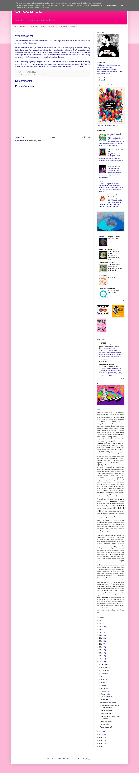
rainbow (108, 558)
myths (108, 531)
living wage (108, 511)
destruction (100, 454)
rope (108, 567)
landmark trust (102, 501)
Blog (15, 26)
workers (111, 608)
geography (120, 478)
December (104, 664)
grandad (104, 482)
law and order (107, 503)
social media (106, 580)
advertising (104, 414)
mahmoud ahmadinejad (109, 513)
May (102, 682)
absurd (121, 412)
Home (53, 137)
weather (109, 603)
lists (101, 508)
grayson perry (111, 482)
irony (113, 492)
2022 (101, 632)
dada (108, 449)
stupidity (116, 584)
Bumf (101, 181)
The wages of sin (106, 710)
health (122, 484)
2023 (101, 629)
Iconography (104, 724)
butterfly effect (113, 430)
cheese (105, 434)
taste (107, 588)
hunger (104, 488)
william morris (119, 605)
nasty (122, 531)
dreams (114, 456)
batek (110, 421)
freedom (99, 475)
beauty (117, 421)
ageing (111, 414)
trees (116, 595)
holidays (111, 486)
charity (122, 432)
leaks (120, 503)
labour (111, 499)
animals (99, 417)
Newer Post (20, 137)
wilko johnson (101, 605)
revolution (100, 565)
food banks (110, 473)
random (114, 558)
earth (98, 458)
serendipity (115, 573)
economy (113, 458)
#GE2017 (99, 412)
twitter (106, 597)
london (114, 511)
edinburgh (121, 458)
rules (118, 567)
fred (123, 473)
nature (107, 535)
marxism (121, 516)
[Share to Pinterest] (35, 72)
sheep (103, 578)
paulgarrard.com (102, 78)
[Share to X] (31, 72)
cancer (98, 432)
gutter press (101, 484)
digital (117, 454)
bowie (106, 428)
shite (117, 578)
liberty (106, 506)
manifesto (121, 513)
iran (110, 492)
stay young (121, 582)
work (106, 608)
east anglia (104, 458)
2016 (101, 650)
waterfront (114, 601)
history (98, 486)
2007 (101, 743)
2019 (101, 641)
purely (102, 556)
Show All (121, 300)
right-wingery (120, 565)
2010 (101, 734)
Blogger (88, 759)
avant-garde (120, 419)
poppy (122, 548)
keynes (113, 497)
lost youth (120, 511)
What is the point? (106, 713)
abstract (114, 412)
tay (116, 588)
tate (110, 588)
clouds (115, 437)
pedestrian (121, 543)
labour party (119, 499)
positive (122, 550)
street (106, 584)
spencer (103, 582)
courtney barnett (106, 445)
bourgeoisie (100, 428)
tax (113, 588)
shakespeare (101, 575)
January (104, 694)
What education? (106, 727)
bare (107, 421)
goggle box (109, 480)
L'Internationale (101, 499)
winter (98, 608)
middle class (120, 522)
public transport (38, 75)
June (103, 679)
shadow (122, 573)
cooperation (117, 443)
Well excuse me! (106, 697)
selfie (103, 573)
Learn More (112, 5)
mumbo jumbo (104, 528)
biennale (121, 421)
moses (102, 526)
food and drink (102, 473)
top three (116, 593)
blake (102, 426)
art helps (121, 417)
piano (102, 548)
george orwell (101, 480)
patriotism (107, 543)
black (103, 424)
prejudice (109, 552)
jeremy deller (108, 495)
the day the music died (108, 702)
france (119, 473)
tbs (118, 588)
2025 (101, 623)
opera (98, 541)
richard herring (112, 565)
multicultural (120, 526)
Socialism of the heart (107, 289)
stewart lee (100, 584)
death (98, 452)
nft (123, 535)
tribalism (121, 595)
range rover (120, 558)
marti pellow (114, 516)
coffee (122, 436)
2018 (101, 644)
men (106, 522)
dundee (119, 456)
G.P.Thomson (101, 478)
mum (98, 528)
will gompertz (110, 605)
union (104, 599)
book (117, 426)
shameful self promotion (115, 575)
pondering (117, 548)
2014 (101, 656)
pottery (98, 552)
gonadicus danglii (119, 480)
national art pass (103, 533)
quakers (106, 556)
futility (122, 475)
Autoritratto (103, 275)
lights (98, 508)
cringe (102, 447)
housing (121, 486)
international (113, 490)
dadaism (113, 449)
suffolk (122, 584)
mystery (103, 531)
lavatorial (99, 503)
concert (122, 441)
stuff (110, 584)
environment (114, 463)
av (115, 419)
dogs (103, 456)
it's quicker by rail (26, 75)
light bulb (114, 505)
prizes (98, 554)
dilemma (121, 454)
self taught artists (116, 571)
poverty (103, 552)
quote (119, 556)
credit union (120, 445)
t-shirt (98, 588)
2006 (101, 746)
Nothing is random (114, 166)
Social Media (62, 26)
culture (107, 447)
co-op (118, 436)
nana (116, 531)
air (118, 414)
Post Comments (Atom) (33, 141)
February (104, 691)
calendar (121, 430)
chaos (117, 432)
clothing (109, 437)
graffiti (99, 482)
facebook (99, 469)
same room (104, 569)
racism (99, 558)
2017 (101, 647)
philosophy (120, 546)
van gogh (113, 599)
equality (100, 465)
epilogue (121, 462)
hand (107, 484)
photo (99, 548)
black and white (111, 424)
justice (106, 497)
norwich (105, 537)
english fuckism (106, 462)
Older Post (86, 137)
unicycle (99, 599)
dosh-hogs (108, 456)
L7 (108, 499)
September (105, 673)
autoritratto (110, 419)
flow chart (113, 471)
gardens (109, 477)
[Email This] (27, 72)
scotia (122, 569)
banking (99, 421)
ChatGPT (100, 434)
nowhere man (108, 539)
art (112, 417)
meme (115, 520)
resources (121, 563)
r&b (123, 556)
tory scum (100, 595)
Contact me (34, 26)
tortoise (122, 593)
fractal (115, 473)
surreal (122, 586)
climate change (101, 437)
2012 (101, 662)
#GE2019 (105, 412)
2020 (101, 638)
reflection (110, 560)
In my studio (112, 277)
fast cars (116, 469)
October (104, 670)
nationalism (100, 535)
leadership (115, 503)
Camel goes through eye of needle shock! (109, 706)
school (113, 569)
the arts (113, 590)
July (102, 676)
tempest (122, 588)
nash (119, 531)
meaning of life (100, 520)
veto (118, 599)
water (109, 601)
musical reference (119, 528)
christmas (120, 434)
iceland (110, 488)
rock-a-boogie (101, 567)
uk (109, 597)
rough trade (113, 567)
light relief (120, 506)
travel (45, 75)
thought (108, 593)
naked (112, 531)
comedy (110, 439)
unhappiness (120, 597)
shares (98, 578)
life (110, 506)
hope (115, 486)
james (101, 495)
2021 (101, 635)
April (102, 685)
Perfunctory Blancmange (108, 263)
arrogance (107, 417)
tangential (103, 588)
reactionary (100, 560)
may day (118, 518)
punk (98, 556)
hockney (104, 486)
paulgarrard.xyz (102, 80)
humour (99, 488)
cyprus (104, 449)
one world (121, 539)
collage (98, 439)
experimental (120, 467)
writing (113, 610)
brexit (122, 428)
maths (112, 518)
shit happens (110, 578)
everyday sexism (111, 465)
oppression (103, 541)
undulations (114, 597)
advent (98, 414)
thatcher (105, 590)
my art (99, 531)
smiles (99, 580)
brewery (116, 428)
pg (115, 546)
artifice (105, 419)
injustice (105, 490)
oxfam (122, 541)
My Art (43, 26)
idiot (123, 488)
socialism (115, 580)
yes (117, 610)
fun (117, 475)
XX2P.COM (103, 343)
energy (122, 460)
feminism (99, 471)
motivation (107, 526)
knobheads (120, 497)
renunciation (112, 563)
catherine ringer (110, 432)
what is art (117, 603)
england (99, 463)
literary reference (107, 508)
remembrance (101, 563)
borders (122, 426)
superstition (116, 586)
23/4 (110, 412)
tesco (98, 590)
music (111, 529)
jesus (114, 495)
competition (112, 441)
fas (107, 469)
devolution (106, 454)
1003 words (104, 699)
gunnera (121, 482)
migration (105, 524)
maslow (106, 518)
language (113, 501)
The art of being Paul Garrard (109, 237)
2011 (101, 731)
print (122, 552)
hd (117, 484)
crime (98, 447)
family (104, 469)
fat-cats (121, 469)
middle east (100, 524)
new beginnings (116, 535)
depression (114, 452)
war (106, 601)
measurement (109, 520)
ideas (119, 488)
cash (102, 432)
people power (101, 546)
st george (114, 582)
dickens (111, 454)
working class (119, 608)
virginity (103, 601)
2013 (101, 659)
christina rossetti (112, 434)
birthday (99, 424)
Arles (102, 417)
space (98, 582)
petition (108, 546)
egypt (105, 460)
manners (99, 516)
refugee (116, 560)
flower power (120, 471)
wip (102, 608)
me (123, 518)
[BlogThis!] (29, 72)
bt (107, 430)
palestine (99, 543)
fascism (111, 469)
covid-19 (114, 445)
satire (109, 569)
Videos (72, 26)
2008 (101, 740)
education (100, 460)
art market (100, 419)
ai (115, 414)
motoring (113, 526)
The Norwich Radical (106, 364)
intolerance (100, 492)
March (103, 688)
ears (122, 456)
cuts (122, 447)
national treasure (117, 533)
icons (114, 488)
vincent (98, 601)
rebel (105, 560)
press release (116, 552)
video (122, 599)
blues (113, 426)
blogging (107, 426)
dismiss (99, 456)
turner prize (100, 597)
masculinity (100, 518)
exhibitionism (109, 467)
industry (99, 490)
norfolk (99, 537)
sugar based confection (104, 586)
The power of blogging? (112, 196)
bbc (113, 422)
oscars (118, 541)
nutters (115, 539)
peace (114, 543)
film (103, 471)
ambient (122, 414)
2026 (101, 620)
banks (103, 422)
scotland (99, 571)
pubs (122, 554)
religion (121, 561)
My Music (51, 26)
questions (113, 556)
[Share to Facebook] (33, 72)
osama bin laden (111, 541)
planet (106, 548)
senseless (109, 573)
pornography (115, 550)
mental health (112, 522)
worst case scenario (103, 610)
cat (105, 432)
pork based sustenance (104, 550)
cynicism (99, 449)
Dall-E (119, 449)
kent (109, 497)
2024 (101, 626)
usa (108, 599)
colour (103, 439)
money (117, 524)
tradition (106, 595)
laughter (122, 501)
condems (100, 443)
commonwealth (119, 439)
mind (110, 524)
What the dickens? (106, 721)
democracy (105, 452)
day (123, 449)
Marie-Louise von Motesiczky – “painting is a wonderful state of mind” (113, 255)
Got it (121, 5)
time (112, 593)
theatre (122, 590)
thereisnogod (101, 593)
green (117, 482)
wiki (123, 603)
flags (108, 471)
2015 (101, 653)
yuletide (121, 610)
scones (118, 569)
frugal (112, 475)
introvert (107, 492)
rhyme (105, 565)
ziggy (98, 612)
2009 (101, 737)
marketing (106, 516)
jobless (118, 495)
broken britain (101, 430)
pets (112, 546)
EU (105, 465)
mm (113, 524)
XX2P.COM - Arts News (107, 250)
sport (108, 582)
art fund (116, 417)
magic (98, 513)
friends (106, 475)
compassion (101, 441)
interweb (121, 490)
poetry (111, 548)
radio (103, 558)
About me (23, 26)
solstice (122, 580)
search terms (106, 571)
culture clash (115, 447)
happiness (112, 484)
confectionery (108, 443)
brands (111, 428)
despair (121, 452)
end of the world (113, 460)
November (104, 667)
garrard (114, 477)
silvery (122, 578)
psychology (105, 554)
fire (106, 471)
